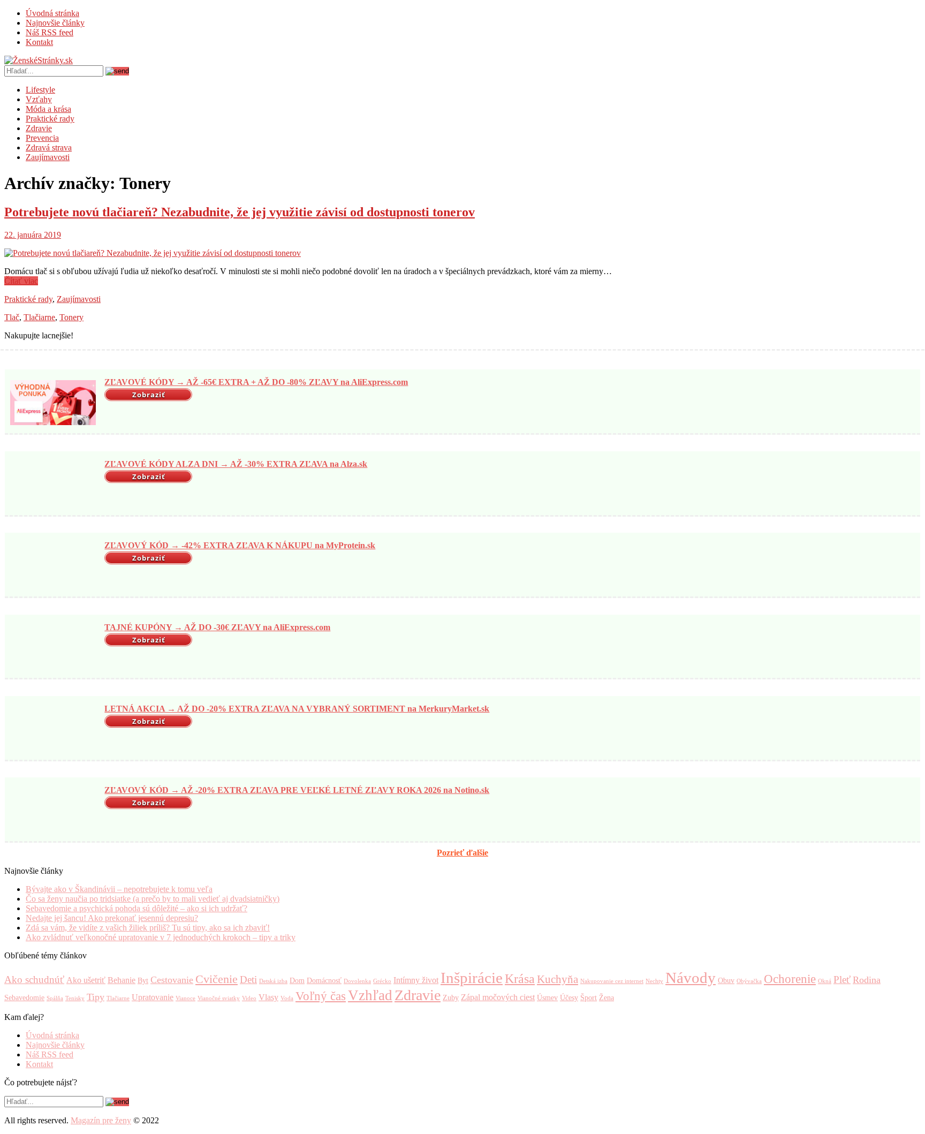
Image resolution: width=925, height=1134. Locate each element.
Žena (606, 998)
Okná (824, 981)
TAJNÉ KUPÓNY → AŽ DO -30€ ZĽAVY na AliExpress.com (217, 627)
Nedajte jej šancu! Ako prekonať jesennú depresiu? (112, 918)
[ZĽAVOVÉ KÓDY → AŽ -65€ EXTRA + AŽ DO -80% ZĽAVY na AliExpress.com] (53, 402)
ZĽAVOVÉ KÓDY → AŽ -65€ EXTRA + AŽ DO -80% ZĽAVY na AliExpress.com (256, 382)
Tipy (95, 997)
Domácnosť (324, 981)
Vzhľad (370, 995)
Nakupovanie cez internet (611, 981)
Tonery (71, 317)
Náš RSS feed (49, 32)
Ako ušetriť (85, 980)
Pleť (842, 979)
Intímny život (415, 980)
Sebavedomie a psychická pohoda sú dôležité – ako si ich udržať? (136, 908)
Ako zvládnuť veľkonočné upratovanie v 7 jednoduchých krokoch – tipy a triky (160, 937)
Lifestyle (40, 89)
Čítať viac (21, 280)
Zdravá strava (49, 147)
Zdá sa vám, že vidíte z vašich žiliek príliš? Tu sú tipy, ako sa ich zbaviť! (148, 927)
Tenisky (75, 998)
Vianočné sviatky (219, 998)
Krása (520, 978)
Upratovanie (152, 997)
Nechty (654, 981)
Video (249, 998)
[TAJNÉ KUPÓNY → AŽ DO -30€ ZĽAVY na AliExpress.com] (53, 647)
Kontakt (39, 42)
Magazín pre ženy (101, 1120)
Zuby (451, 998)
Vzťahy (39, 99)
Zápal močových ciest (498, 997)
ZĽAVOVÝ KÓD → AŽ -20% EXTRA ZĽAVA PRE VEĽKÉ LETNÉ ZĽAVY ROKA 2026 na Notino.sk (296, 790)
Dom (297, 981)
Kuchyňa (557, 979)
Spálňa (55, 998)
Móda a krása (48, 109)
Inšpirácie (472, 977)
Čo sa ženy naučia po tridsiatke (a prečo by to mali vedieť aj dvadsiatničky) (152, 898)
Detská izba (273, 981)
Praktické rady (50, 118)
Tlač (11, 317)
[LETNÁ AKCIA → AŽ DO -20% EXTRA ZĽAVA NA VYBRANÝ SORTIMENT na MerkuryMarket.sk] (53, 729)
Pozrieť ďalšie (462, 852)
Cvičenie (216, 979)
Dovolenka (357, 981)
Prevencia (42, 137)
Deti (248, 979)
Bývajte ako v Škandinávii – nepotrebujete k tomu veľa (119, 889)
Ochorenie (790, 979)
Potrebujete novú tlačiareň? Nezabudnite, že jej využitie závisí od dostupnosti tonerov (239, 212)
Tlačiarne (39, 317)
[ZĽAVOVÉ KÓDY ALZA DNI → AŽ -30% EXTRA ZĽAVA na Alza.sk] (53, 484)
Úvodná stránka (52, 13)
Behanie (121, 980)
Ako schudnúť (34, 979)
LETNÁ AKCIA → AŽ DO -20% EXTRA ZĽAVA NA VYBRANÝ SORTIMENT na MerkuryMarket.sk (296, 708)
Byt (143, 981)
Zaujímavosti (48, 157)
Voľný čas (320, 996)
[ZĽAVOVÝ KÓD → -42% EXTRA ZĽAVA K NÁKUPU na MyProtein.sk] (53, 565)
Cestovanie (171, 979)
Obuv (726, 981)
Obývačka (749, 981)
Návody (690, 977)
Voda (286, 998)
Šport (588, 998)
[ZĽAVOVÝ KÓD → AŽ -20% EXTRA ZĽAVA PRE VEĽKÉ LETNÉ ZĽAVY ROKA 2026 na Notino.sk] (53, 810)
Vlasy (268, 997)
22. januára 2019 (32, 234)
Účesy (569, 998)
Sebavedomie (24, 998)
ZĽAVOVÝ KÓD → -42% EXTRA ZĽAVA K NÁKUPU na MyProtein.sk (239, 545)
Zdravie (39, 128)
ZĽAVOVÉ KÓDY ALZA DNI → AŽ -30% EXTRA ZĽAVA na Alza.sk (235, 463)
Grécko (382, 981)
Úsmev (547, 998)
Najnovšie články (55, 22)
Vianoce (185, 998)
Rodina (867, 979)
